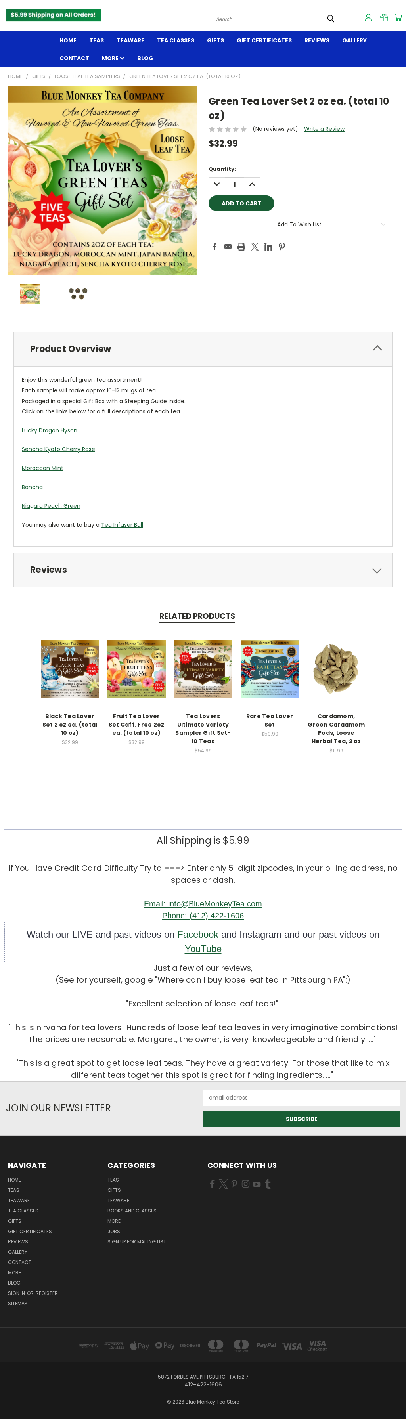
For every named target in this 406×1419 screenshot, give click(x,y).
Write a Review (324, 129)
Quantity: (222, 169)
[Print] (241, 247)
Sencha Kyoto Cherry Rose (58, 449)
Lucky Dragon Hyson (49, 430)
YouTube (203, 948)
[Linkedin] (268, 247)
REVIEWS (316, 40)
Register (47, 1293)
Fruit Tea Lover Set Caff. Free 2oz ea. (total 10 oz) (137, 724)
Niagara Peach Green (51, 506)
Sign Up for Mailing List (136, 1241)
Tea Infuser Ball (122, 525)
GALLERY (354, 40)
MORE (111, 58)
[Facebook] (214, 247)
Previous (394, 1394)
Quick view (69, 661)
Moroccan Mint (42, 468)
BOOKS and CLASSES (132, 1210)
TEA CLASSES (175, 40)
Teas (96, 40)
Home (68, 40)
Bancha (32, 487)
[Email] (228, 247)
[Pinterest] (282, 247)
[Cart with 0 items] (398, 17)
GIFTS (215, 40)
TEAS (113, 1179)
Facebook (197, 934)
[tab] (203, 349)
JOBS (113, 1231)
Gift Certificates (264, 40)
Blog (145, 58)
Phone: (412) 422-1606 (203, 915)
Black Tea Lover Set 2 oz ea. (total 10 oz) (70, 724)
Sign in (17, 1293)
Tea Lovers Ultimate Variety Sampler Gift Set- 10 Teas (202, 728)
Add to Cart (70, 675)
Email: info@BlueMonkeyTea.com (203, 903)
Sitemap (17, 1303)
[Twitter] (255, 247)
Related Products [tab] (197, 616)
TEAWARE (130, 40)
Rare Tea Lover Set (269, 720)
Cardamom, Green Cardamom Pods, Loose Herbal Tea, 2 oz (336, 728)
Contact (74, 58)
